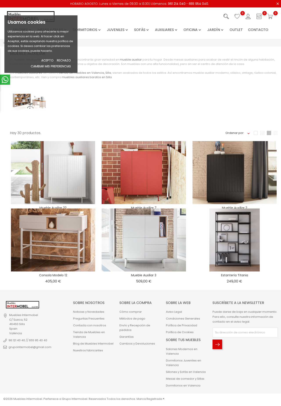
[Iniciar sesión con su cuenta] (248, 16)
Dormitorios (87, 30)
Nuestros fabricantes (88, 350)
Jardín (215, 30)
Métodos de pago (132, 318)
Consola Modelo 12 (53, 275)
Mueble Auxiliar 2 (234, 208)
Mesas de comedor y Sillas (185, 379)
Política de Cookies (180, 332)
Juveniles (118, 30)
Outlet (236, 30)
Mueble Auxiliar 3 (143, 275)
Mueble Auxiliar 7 (144, 208)
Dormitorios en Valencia (183, 385)
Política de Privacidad (181, 325)
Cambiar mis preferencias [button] (51, 66)
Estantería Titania (234, 275)
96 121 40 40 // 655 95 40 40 (28, 340)
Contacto (258, 30)
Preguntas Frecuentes (88, 318)
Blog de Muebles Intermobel (93, 343)
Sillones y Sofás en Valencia (186, 372)
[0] (237, 16)
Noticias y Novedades (88, 312)
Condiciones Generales (183, 318)
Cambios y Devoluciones (137, 343)
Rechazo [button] (64, 60)
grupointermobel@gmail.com (30, 347)
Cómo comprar (130, 312)
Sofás (142, 30)
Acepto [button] (47, 60)
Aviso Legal (174, 312)
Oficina (193, 30)
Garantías (126, 337)
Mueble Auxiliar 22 (53, 208)
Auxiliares (166, 30)
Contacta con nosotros (89, 325)
